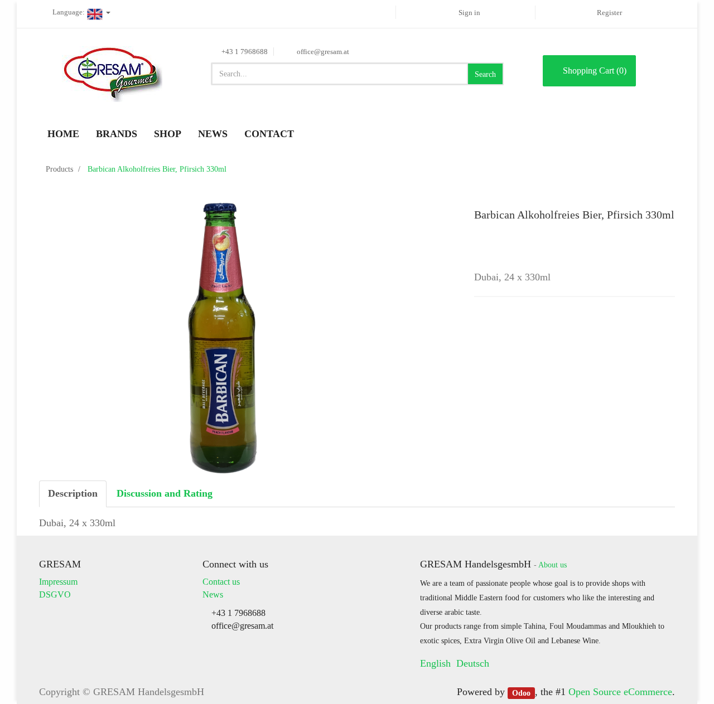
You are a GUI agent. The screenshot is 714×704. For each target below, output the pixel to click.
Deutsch (472, 663)
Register (609, 12)
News (212, 594)
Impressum (58, 581)
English (435, 663)
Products (59, 169)
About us (552, 565)
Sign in (469, 12)
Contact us (221, 581)
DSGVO (55, 594)
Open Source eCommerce (620, 691)
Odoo (521, 692)
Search (485, 74)
